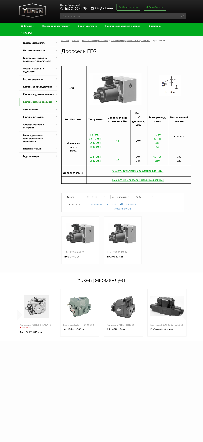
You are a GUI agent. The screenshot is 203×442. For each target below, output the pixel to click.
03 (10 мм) (95, 138)
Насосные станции (32, 149)
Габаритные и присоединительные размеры (138, 179)
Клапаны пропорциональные (37, 102)
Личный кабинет (156, 7)
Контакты (26, 32)
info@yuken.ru (104, 8)
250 (157, 160)
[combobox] (96, 197)
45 (117, 140)
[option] (36, 314)
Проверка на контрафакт (56, 26)
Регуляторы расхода (33, 79)
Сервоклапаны (30, 109)
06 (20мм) (96, 142)
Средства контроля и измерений (33, 126)
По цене (112, 204)
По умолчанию (128, 204)
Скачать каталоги (87, 26)
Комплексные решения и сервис (122, 26)
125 (159, 138)
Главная (65, 40)
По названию (96, 204)
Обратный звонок (129, 7)
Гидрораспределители (34, 43)
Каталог (75, 40)
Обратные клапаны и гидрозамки (33, 70)
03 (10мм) (96, 156)
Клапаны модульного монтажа (38, 94)
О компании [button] (155, 26)
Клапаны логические (33, 117)
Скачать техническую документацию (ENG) (137, 170)
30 (159, 134)
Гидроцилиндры (31, 156)
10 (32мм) (96, 146)
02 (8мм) (95, 134)
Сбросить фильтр (122, 209)
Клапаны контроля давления (37, 87)
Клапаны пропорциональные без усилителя (130, 40)
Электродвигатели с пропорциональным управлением (33, 138)
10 (155, 134)
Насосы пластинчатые (34, 50)
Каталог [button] (28, 26)
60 (155, 138)
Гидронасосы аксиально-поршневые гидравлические (37, 59)
